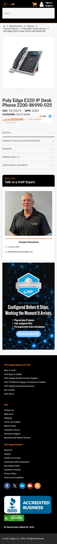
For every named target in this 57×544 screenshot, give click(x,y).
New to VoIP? (10, 370)
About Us (8, 450)
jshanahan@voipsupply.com (20, 251)
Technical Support (12, 434)
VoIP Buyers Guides (13, 374)
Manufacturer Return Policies (17, 437)
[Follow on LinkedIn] (22, 486)
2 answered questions (15, 119)
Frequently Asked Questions (16, 462)
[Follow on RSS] (37, 486)
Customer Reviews (12, 470)
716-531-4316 (13, 247)
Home (4, 26)
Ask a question (35, 119)
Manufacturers (16, 26)
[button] (19, 91)
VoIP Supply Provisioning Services (19, 386)
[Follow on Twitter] (15, 486)
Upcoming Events (12, 466)
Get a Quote (9, 390)
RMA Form (8, 414)
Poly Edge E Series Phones (34, 29)
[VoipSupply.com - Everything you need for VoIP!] (12, 4)
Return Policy (10, 426)
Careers (7, 454)
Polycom (30, 26)
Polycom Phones (10, 29)
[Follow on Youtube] (30, 486)
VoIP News (9, 394)
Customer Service (12, 430)
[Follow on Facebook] (7, 486)
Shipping (8, 418)
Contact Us (9, 410)
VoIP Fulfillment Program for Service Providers (25, 382)
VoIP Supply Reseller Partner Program (21, 378)
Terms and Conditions (14, 477)
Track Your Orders (12, 422)
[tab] (28, 133)
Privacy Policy (10, 473)
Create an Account (12, 458)
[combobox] (28, 13)
